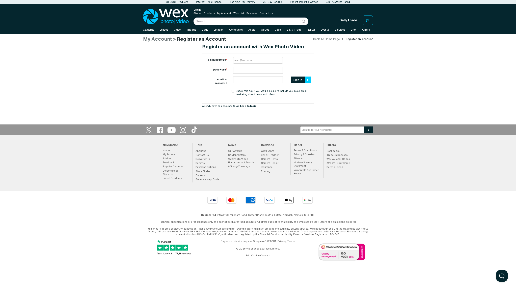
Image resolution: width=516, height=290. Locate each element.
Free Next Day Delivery (242, 2)
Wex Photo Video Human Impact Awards (241, 161)
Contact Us (266, 13)
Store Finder (203, 171)
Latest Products (172, 178)
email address (217, 59)
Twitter (149, 129)
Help (199, 145)
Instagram (183, 129)
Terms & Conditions (305, 150)
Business (252, 13)
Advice (167, 158)
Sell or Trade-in (270, 155)
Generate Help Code (207, 179)
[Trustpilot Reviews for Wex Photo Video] (174, 248)
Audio (251, 29)
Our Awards (235, 151)
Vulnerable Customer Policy (306, 172)
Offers (366, 29)
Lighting (219, 29)
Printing (265, 171)
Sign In (297, 80)
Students (209, 13)
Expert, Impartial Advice (304, 2)
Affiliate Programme (338, 163)
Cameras (148, 29)
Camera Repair (270, 163)
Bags (205, 29)
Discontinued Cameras (171, 172)
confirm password (220, 81)
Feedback (169, 162)
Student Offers (237, 155)
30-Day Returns (272, 2)
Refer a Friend (335, 167)
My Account (224, 13)
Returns (200, 163)
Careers (200, 175)
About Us (201, 151)
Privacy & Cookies (304, 154)
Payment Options (206, 167)
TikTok (194, 129)
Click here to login (245, 106)
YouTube (171, 129)
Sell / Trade (294, 29)
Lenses (164, 29)
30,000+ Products (177, 2)
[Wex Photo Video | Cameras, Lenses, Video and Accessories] (166, 16)
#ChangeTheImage (239, 166)
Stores (198, 13)
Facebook (160, 129)
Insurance (267, 167)
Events (325, 29)
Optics (265, 29)
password (220, 69)
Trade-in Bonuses (337, 155)
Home (166, 150)
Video (177, 29)
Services (340, 29)
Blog (354, 29)
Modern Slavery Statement (303, 164)
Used (278, 29)
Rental (311, 29)
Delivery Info (203, 159)
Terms (291, 241)
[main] (258, 74)
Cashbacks (333, 151)
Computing (236, 29)
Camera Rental (269, 159)
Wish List (238, 13)
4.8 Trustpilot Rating (338, 2)
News (232, 145)
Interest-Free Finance (209, 2)
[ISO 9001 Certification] (342, 253)
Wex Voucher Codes (338, 159)
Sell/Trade (348, 20)
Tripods (191, 29)
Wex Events (267, 151)
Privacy (282, 241)
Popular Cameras (173, 166)
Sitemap (299, 158)
